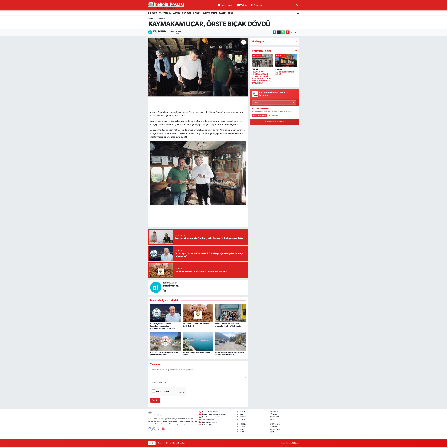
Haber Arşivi (207, 425)
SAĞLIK (222, 13)
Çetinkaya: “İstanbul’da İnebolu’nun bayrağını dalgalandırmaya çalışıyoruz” (163, 326)
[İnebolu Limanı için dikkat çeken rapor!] (198, 341)
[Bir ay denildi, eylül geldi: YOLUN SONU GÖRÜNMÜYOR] (230, 341)
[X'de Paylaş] (279, 32)
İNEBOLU (152, 13)
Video (243, 5)
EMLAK (255, 69)
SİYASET (197, 13)
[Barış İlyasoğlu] (155, 287)
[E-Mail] (165, 291)
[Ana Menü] (298, 12)
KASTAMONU (165, 13)
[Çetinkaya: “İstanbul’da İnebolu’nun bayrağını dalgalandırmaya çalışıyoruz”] (165, 313)
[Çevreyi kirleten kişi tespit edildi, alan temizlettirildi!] (165, 341)
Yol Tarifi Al (274, 115)
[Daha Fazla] (288, 32)
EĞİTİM (272, 432)
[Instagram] (158, 429)
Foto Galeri (227, 5)
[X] (154, 429)
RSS (152, 443)
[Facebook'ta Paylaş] (274, 32)
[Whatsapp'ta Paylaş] (283, 32)
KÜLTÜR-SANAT (210, 13)
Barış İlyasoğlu (171, 286)
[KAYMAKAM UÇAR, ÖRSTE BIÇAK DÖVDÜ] (198, 67)
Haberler (152, 18)
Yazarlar (258, 5)
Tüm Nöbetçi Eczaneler (275, 122)
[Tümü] (296, 41)
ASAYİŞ (176, 13)
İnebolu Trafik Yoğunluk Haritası (214, 414)
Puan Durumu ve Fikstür (211, 417)
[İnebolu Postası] (166, 5)
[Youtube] (163, 429)
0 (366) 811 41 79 (260, 115)
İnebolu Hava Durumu (210, 412)
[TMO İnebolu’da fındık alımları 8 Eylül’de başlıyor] (198, 313)
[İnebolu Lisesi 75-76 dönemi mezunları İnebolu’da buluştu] (230, 313)
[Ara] (297, 5)
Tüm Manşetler (208, 419)
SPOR (230, 13)
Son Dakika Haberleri (210, 422)
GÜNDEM (186, 13)
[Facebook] (150, 429)
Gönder (155, 400)
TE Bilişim (295, 443)
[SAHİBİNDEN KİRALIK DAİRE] (286, 61)
